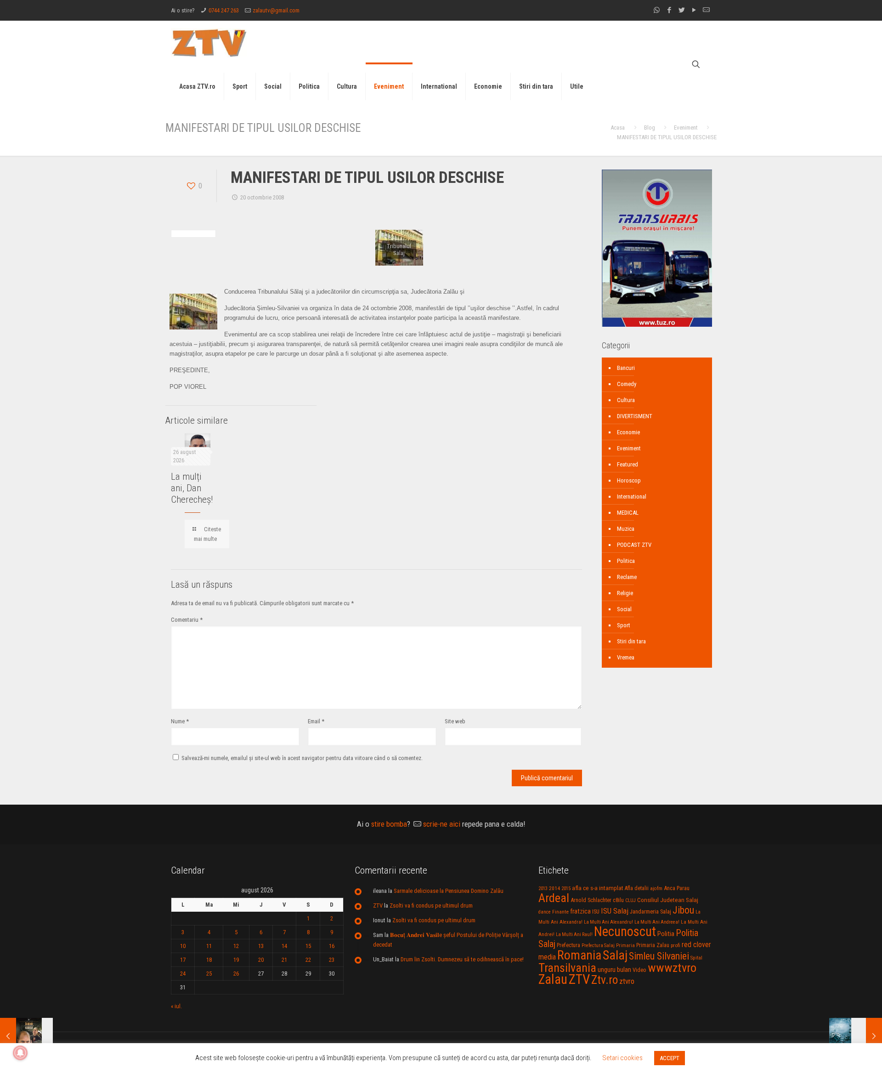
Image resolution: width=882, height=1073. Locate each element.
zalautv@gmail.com (276, 10)
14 (284, 945)
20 (261, 959)
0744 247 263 (224, 10)
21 (284, 959)
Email (316, 721)
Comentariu (187, 619)
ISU (595, 911)
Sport (623, 625)
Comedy (626, 383)
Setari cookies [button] (622, 1058)
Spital (696, 957)
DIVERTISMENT (634, 416)
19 (236, 959)
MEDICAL (628, 512)
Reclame (627, 576)
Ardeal (553, 898)
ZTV (378, 905)
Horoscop (629, 480)
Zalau (552, 979)
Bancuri (626, 367)
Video (639, 969)
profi (675, 945)
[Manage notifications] (20, 1052)
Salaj (615, 955)
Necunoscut (625, 931)
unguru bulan (614, 969)
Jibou (683, 910)
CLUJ (630, 900)
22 (308, 959)
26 (236, 973)
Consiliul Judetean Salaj (667, 899)
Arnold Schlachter (591, 900)
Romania (579, 955)
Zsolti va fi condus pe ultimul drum (431, 905)
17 (183, 959)
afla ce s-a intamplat (597, 888)
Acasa (618, 127)
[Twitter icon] (681, 10)
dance (544, 912)
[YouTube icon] (694, 10)
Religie (625, 593)
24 (183, 973)
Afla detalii (637, 888)
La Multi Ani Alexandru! (608, 922)
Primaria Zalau (652, 945)
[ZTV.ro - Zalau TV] (209, 42)
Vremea (625, 657)
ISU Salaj (614, 910)
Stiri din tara (631, 641)
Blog (649, 127)
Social (624, 609)
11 (209, 945)
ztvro (626, 981)
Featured (627, 464)
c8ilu (618, 900)
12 (236, 945)
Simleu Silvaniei (659, 956)
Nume (180, 721)
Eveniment (686, 127)
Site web (455, 721)
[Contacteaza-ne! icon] (706, 10)
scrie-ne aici (441, 824)
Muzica (625, 528)
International (631, 496)
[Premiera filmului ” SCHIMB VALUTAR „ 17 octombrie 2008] (26, 1036)
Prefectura (568, 945)
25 (209, 973)
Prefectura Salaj (598, 945)
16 (331, 945)
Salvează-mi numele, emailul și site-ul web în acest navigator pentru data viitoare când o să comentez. (302, 758)
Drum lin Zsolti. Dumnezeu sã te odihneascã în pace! (462, 959)
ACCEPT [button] (669, 1058)
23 (331, 959)
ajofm (656, 888)
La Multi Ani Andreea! (656, 922)
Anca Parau (677, 888)
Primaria (625, 945)
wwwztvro (672, 967)
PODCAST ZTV (634, 544)
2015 (566, 888)
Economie (628, 432)
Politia (665, 934)
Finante (560, 911)
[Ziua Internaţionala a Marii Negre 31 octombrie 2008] (855, 1036)
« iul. (176, 1006)
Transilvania (567, 968)
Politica (626, 560)
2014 (554, 888)
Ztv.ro (604, 980)
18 (209, 959)
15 (308, 945)
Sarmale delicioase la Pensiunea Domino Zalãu (448, 890)
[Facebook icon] (669, 10)
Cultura (626, 400)
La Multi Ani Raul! (574, 934)
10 (183, 945)
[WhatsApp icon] (657, 10)
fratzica (580, 911)
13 (261, 945)
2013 (543, 888)
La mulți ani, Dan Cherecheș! (192, 488)
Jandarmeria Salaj (650, 911)
